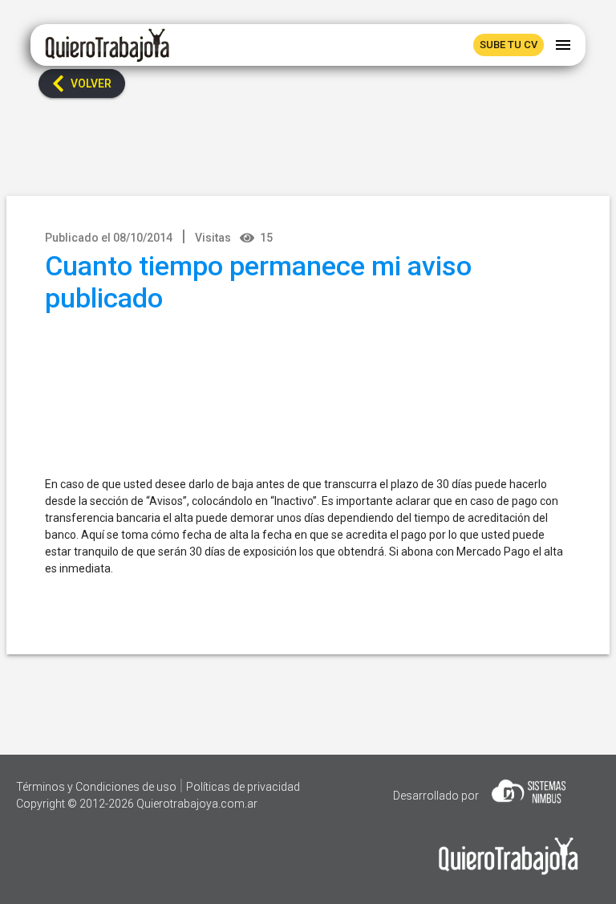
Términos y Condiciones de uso (97, 786)
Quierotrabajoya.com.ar (196, 803)
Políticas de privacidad (243, 786)
